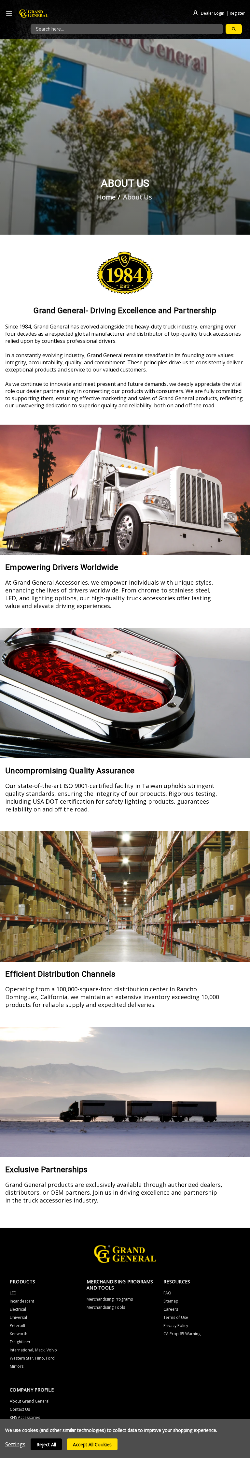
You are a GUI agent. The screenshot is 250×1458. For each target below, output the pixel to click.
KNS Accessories (25, 1417)
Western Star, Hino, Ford (32, 1358)
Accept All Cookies (92, 1444)
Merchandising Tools (106, 1307)
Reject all (46, 1444)
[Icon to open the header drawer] (9, 13)
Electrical (18, 1309)
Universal (18, 1317)
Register (237, 13)
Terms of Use (175, 1317)
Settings (15, 1444)
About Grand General (29, 1401)
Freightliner (20, 1342)
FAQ (167, 1293)
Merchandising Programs (110, 1299)
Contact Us (20, 1409)
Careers (170, 1309)
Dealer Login (212, 13)
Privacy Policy (175, 1325)
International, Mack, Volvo (33, 1350)
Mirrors (16, 1366)
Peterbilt (17, 1325)
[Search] (234, 29)
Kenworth (18, 1333)
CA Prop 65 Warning (182, 1333)
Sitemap (170, 1301)
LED (13, 1293)
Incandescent (22, 1301)
